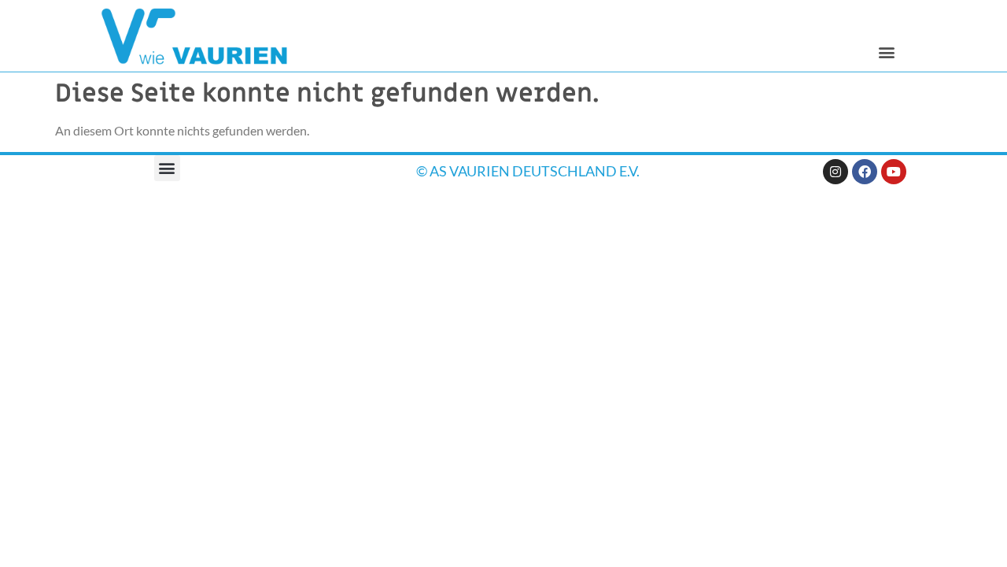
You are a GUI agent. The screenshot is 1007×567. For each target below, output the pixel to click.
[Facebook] (864, 171)
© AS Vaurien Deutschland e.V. (528, 171)
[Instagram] (835, 171)
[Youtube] (893, 171)
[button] (886, 52)
